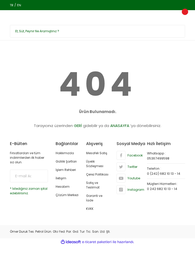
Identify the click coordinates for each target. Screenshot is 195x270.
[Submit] (40, 176)
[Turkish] (11, 5)
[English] (19, 5)
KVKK (89, 209)
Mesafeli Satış (96, 153)
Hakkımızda (65, 153)
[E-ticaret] (97, 242)
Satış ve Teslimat (93, 185)
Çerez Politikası (97, 174)
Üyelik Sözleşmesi (94, 163)
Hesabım (63, 186)
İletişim (61, 178)
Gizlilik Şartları (66, 161)
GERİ (78, 125)
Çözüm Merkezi (67, 195)
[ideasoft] (71, 242)
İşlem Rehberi (66, 170)
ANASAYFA (119, 125)
